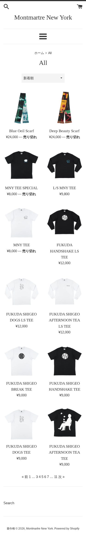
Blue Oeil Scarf (21, 131)
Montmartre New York (43, 17)
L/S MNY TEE (64, 188)
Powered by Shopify (66, 528)
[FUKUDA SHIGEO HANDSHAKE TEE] (65, 360)
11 (55, 477)
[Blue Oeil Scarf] (21, 108)
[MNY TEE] (21, 222)
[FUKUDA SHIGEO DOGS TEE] (21, 423)
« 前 (25, 477)
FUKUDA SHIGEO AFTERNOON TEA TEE (64, 452)
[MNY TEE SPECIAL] (21, 165)
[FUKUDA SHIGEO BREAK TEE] (21, 360)
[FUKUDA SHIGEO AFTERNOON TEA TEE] (65, 423)
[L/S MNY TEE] (65, 165)
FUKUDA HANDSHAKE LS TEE (64, 251)
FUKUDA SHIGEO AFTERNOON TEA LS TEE (64, 320)
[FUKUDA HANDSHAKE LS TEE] (65, 222)
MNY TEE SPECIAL (21, 188)
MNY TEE (21, 245)
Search (8, 503)
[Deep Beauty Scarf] (65, 108)
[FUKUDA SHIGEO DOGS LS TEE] (21, 291)
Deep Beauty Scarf (64, 131)
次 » (61, 477)
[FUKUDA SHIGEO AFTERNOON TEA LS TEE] (65, 291)
